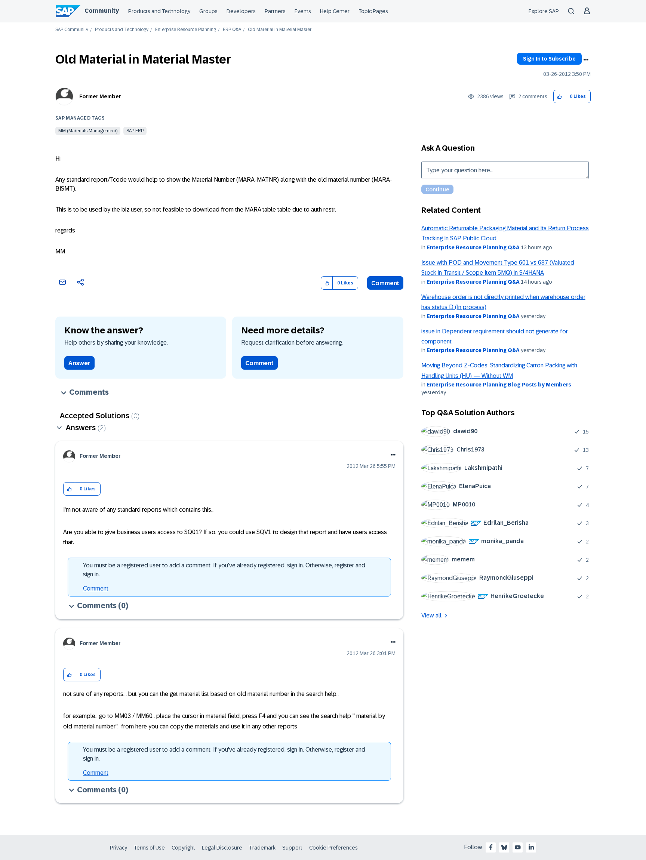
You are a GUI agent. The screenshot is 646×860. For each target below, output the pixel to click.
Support (292, 848)
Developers (241, 11)
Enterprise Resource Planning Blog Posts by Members (499, 385)
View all (431, 615)
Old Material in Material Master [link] (279, 29)
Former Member (100, 96)
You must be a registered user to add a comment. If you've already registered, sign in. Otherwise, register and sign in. (224, 569)
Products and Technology (159, 11)
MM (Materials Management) (87, 130)
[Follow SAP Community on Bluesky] (504, 847)
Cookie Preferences (333, 848)
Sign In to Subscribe (549, 59)
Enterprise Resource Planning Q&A (473, 247)
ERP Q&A (232, 29)
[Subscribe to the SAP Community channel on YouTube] (518, 847)
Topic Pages (373, 11)
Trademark (262, 848)
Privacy (118, 848)
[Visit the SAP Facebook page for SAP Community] (491, 847)
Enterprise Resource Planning (185, 29)
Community (101, 10)
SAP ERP (135, 130)
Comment (385, 283)
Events (303, 11)
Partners (275, 11)
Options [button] (586, 60)
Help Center (335, 11)
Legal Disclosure (222, 848)
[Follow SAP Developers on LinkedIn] (531, 847)
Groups (208, 11)
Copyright (183, 848)
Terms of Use (149, 848)
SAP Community (71, 29)
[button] (559, 96)
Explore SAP (544, 11)
